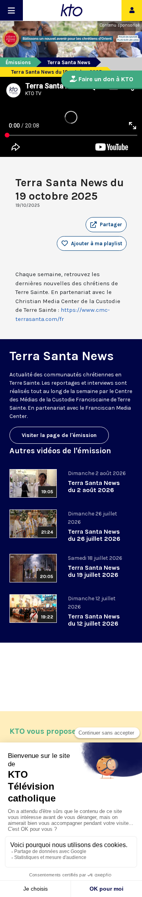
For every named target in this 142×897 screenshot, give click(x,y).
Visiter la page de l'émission (59, 435)
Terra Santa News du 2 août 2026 (94, 486)
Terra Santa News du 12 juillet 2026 (94, 620)
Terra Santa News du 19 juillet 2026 (94, 571)
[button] (106, 224)
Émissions (18, 62)
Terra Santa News (68, 62)
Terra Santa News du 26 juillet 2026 (94, 535)
